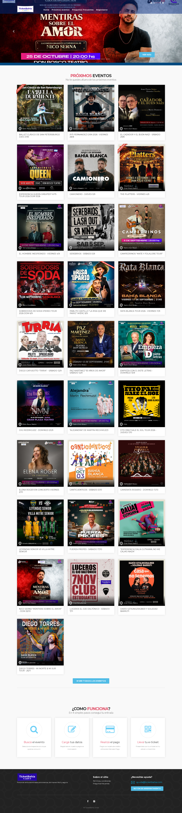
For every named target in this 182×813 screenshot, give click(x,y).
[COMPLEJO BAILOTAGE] (91, 227)
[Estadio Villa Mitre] (40, 523)
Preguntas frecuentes (101, 784)
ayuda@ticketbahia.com (149, 782)
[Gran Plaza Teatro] (40, 108)
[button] (13, 31)
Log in (154, 3)
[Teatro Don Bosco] (141, 108)
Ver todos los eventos (92, 681)
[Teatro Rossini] (91, 108)
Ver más (146, 54)
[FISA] (141, 404)
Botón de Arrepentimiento (147, 789)
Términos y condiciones (102, 781)
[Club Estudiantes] (91, 582)
